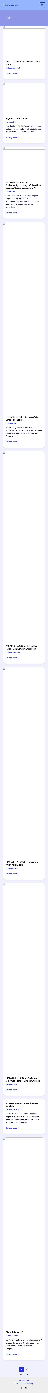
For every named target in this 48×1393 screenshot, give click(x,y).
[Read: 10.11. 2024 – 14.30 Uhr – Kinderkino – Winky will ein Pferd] (24, 762)
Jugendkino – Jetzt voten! (17, 118)
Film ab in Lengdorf (14, 1332)
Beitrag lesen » (12, 73)
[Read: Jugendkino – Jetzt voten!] (24, 98)
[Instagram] (26, 1388)
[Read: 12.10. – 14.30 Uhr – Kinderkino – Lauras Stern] (24, 42)
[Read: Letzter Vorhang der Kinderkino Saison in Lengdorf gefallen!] (24, 318)
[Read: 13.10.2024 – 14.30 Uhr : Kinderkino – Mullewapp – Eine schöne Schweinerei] (24, 978)
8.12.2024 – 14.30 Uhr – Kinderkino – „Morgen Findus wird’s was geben (22, 647)
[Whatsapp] (22, 1388)
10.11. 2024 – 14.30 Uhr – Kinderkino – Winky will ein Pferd (22, 863)
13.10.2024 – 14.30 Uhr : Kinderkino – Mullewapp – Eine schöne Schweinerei (23, 1079)
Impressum (24, 1381)
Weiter (24, 1374)
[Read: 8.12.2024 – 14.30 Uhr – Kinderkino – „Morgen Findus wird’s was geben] (24, 547)
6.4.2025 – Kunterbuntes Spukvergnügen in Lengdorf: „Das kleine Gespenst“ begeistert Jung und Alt (23, 185)
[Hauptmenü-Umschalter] (42, 5)
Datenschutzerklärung (24, 1384)
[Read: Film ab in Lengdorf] (24, 1233)
